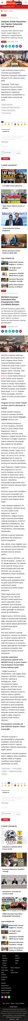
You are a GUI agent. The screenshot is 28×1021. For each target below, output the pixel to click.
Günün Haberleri (15, 967)
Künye (7, 1003)
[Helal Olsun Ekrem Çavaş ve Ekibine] (14, 196)
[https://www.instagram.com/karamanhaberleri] (5, 997)
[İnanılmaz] (21, 122)
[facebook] (2, 46)
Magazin (4, 960)
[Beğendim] (2, 122)
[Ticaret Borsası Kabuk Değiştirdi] (14, 219)
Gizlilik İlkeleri (13, 1007)
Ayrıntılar (12, 1019)
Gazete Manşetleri (6, 988)
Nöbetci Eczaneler (6, 990)
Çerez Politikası (20, 1003)
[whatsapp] (9, 46)
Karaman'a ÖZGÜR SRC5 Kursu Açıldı (12, 848)
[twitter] (6, 46)
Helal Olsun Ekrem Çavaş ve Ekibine (13, 207)
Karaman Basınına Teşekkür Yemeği (13, 870)
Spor (16, 963)
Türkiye (4, 965)
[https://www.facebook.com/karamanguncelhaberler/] (2, 997)
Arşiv (11, 970)
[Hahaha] (18, 122)
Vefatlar (3, 979)
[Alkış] (5, 122)
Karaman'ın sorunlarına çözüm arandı (11, 893)
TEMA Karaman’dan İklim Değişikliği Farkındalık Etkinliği (12, 915)
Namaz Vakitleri (5, 992)
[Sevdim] (9, 122)
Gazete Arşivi (14, 972)
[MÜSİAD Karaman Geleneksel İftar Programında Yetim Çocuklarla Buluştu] (14, 343)
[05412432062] (9, 997)
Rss (4, 1003)
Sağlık (17, 960)
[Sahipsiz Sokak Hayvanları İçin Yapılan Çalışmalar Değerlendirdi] (14, 58)
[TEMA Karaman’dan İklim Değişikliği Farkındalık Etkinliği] (14, 904)
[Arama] (25, 2)
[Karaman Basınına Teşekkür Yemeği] (14, 860)
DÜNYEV (14, 391)
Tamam (17, 1019)
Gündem (11, 11)
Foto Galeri (4, 967)
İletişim (12, 1003)
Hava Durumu (5, 985)
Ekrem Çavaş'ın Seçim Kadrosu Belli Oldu (11, 252)
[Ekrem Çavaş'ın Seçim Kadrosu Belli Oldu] (14, 241)
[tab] (5, 131)
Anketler (3, 983)
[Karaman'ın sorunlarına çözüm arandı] (14, 882)
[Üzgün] (25, 122)
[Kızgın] (15, 122)
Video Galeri (4, 970)
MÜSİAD (4, 376)
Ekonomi (4, 958)
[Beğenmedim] (12, 122)
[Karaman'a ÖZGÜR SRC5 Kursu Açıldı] (14, 837)
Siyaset (4, 963)
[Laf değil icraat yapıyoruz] (14, 176)
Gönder (5, 158)
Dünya (4, 955)
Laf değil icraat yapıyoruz (12, 186)
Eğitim (17, 955)
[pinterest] (20, 46)
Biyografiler (4, 977)
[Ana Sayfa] (1, 11)
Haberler (6, 11)
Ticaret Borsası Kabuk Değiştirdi (11, 229)
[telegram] (13, 46)
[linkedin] (16, 46)
